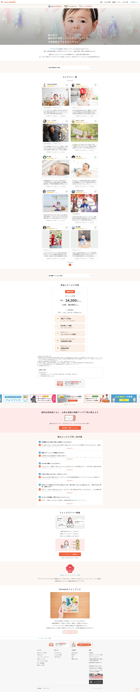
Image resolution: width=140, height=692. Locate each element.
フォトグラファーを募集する (70, 554)
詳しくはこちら (76, 364)
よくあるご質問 (107, 2)
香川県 (46, 638)
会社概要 (39, 688)
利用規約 (43, 356)
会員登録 (114, 2)
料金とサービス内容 (41, 652)
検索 (101, 2)
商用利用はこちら (135, 2)
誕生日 (42, 638)
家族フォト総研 (40, 665)
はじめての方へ (58, 652)
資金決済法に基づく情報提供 (95, 668)
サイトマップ (46, 688)
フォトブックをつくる (70, 632)
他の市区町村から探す (54, 67)
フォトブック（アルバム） (43, 656)
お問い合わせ (57, 656)
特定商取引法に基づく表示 (95, 666)
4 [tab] (72, 404)
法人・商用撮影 (40, 663)
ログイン (119, 2)
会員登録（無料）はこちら (70, 428)
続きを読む (69, 448)
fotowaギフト (40, 654)
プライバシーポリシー (94, 656)
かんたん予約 (125, 2)
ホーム (38, 638)
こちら (50, 365)
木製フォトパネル (41, 659)
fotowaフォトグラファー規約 (96, 654)
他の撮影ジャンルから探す (56, 275)
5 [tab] (74, 404)
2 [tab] (67, 404)
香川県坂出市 (53, 49)
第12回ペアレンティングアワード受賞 (70, 575)
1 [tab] (65, 404)
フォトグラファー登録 (42, 661)
